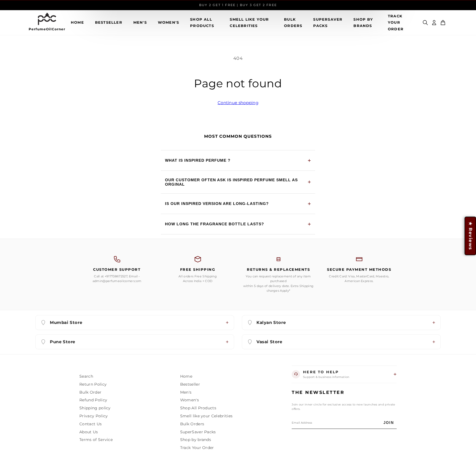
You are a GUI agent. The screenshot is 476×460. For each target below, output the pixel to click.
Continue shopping (238, 102)
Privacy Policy (93, 415)
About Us (88, 431)
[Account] (434, 22)
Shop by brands (363, 22)
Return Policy (93, 384)
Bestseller (108, 22)
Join (388, 423)
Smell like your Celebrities (249, 22)
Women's (168, 22)
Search (86, 376)
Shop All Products (202, 22)
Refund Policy (93, 399)
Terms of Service (96, 439)
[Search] (425, 22)
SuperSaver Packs (327, 22)
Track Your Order (396, 22)
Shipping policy (95, 407)
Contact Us (90, 423)
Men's (140, 22)
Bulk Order (90, 392)
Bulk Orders (293, 22)
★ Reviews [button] (470, 235)
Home (77, 22)
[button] (443, 22)
